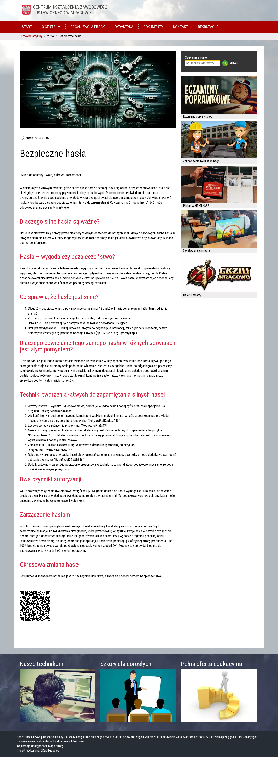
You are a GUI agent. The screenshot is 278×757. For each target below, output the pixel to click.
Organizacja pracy (87, 26)
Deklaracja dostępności (32, 746)
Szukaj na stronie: (196, 57)
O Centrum (51, 26)
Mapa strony (56, 746)
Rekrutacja (208, 26)
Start (27, 26)
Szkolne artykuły (31, 36)
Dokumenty (153, 26)
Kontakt (180, 26)
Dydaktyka (124, 26)
